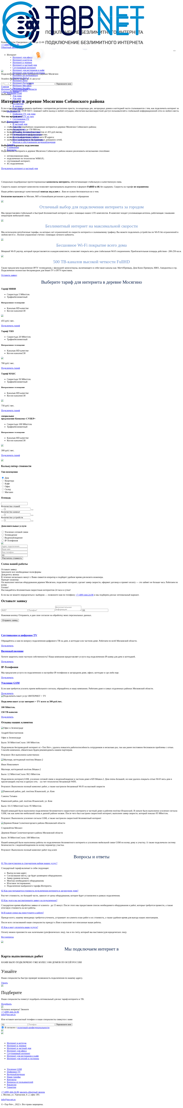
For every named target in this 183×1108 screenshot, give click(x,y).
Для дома (17, 96)
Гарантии (11, 1087)
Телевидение (11, 535)
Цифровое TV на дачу (23, 116)
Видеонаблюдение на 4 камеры (28, 139)
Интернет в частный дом (25, 65)
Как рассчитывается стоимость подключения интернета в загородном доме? (39, 891)
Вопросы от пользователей (20, 1082)
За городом (18, 103)
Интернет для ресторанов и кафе (28, 70)
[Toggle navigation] (174, 50)
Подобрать (6, 1004)
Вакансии (11, 1084)
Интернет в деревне (22, 62)
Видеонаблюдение (14, 538)
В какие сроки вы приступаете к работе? (22, 913)
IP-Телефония (11, 540)
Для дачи (17, 98)
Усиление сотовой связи (16, 532)
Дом (7, 478)
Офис (7, 486)
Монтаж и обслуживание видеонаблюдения (34, 142)
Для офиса (18, 109)
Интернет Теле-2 (21, 78)
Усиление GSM (10, 682)
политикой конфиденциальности (33, 1027)
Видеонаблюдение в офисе (26, 137)
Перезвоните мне (63, 1024)
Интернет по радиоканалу (25, 75)
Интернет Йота (20, 80)
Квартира (9, 481)
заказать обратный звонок (32, 1092)
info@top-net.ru (8, 1099)
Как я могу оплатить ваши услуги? (19, 927)
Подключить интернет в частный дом (19, 168)
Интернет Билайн (21, 88)
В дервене (17, 106)
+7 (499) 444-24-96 (85, 595)
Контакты (11, 1079)
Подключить (7, 645)
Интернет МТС (20, 91)
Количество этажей (10, 506)
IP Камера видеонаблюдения (26, 132)
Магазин (9, 492)
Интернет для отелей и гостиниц (29, 73)
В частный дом (20, 124)
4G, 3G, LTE (19, 101)
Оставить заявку (9, 275)
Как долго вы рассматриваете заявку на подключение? (29, 900)
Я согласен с (26, 1027)
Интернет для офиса (22, 57)
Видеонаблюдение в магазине (27, 134)
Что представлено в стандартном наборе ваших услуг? (29, 863)
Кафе (7, 483)
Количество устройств (12, 517)
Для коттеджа (19, 129)
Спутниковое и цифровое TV (19, 635)
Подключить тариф (10, 325)
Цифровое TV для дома (24, 114)
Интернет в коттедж (22, 60)
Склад (8, 489)
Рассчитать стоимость (12, 558)
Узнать (4, 983)
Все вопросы (7, 937)
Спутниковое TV (21, 119)
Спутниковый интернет (24, 67)
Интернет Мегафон (22, 85)
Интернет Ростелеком (23, 83)
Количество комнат (10, 512)
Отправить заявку (10, 620)
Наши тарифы (14, 1077)
